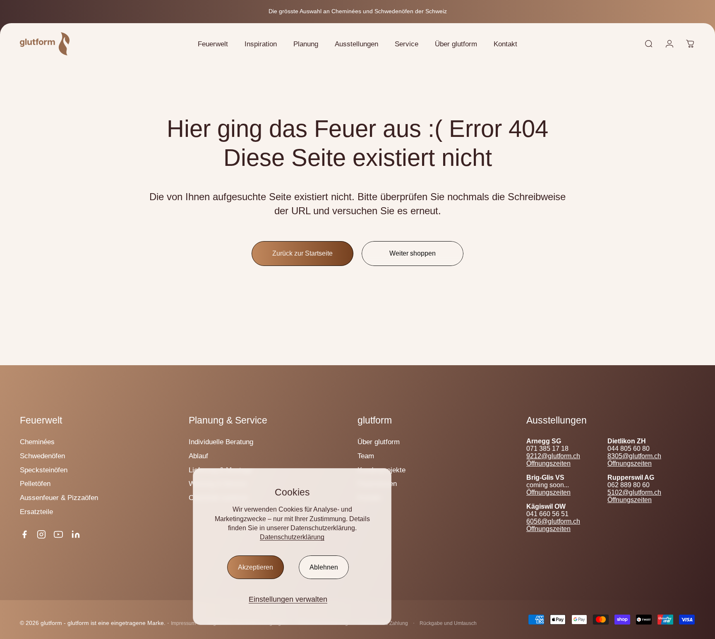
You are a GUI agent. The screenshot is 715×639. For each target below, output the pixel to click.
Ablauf (198, 456)
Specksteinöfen (43, 470)
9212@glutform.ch (553, 456)
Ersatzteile (36, 511)
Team (366, 456)
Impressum (183, 623)
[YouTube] (58, 534)
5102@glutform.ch (634, 492)
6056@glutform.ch (553, 521)
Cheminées (37, 442)
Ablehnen (324, 567)
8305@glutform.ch (634, 456)
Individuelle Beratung (221, 442)
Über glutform (379, 442)
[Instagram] (41, 534)
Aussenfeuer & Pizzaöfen (59, 497)
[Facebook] (24, 534)
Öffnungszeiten (548, 463)
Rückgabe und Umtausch (448, 623)
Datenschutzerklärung (292, 537)
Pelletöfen (35, 483)
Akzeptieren (255, 567)
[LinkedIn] (75, 534)
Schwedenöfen (42, 456)
